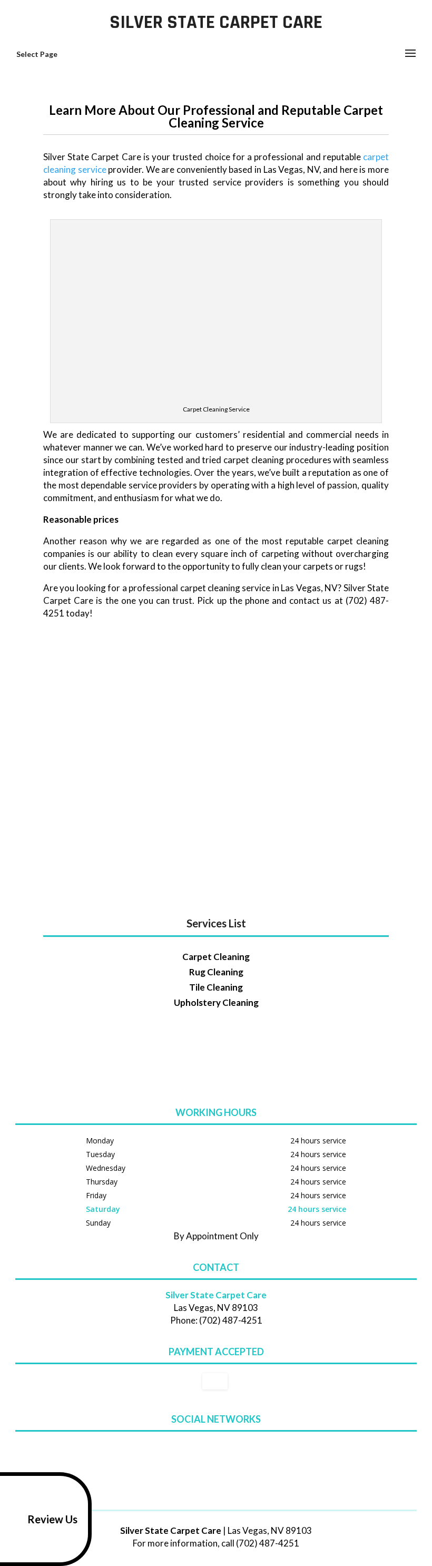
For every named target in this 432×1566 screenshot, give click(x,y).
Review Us (52, 1519)
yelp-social (234, 1449)
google (194, 1449)
